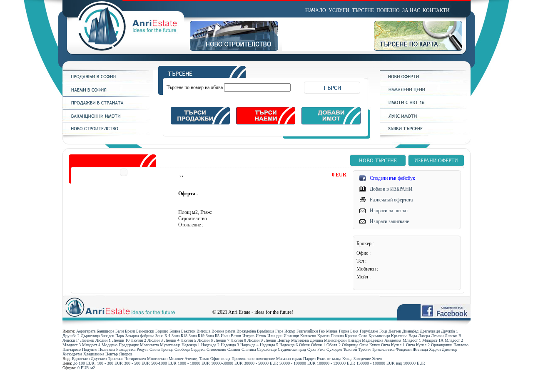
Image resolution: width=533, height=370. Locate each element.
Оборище (350, 345)
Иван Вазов (231, 335)
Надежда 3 (230, 345)
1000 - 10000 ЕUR (194, 363)
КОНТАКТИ (436, 10)
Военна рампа (223, 331)
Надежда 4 (249, 345)
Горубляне (369, 331)
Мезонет (176, 358)
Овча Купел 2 (418, 345)
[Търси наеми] (265, 123)
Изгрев (248, 335)
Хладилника (93, 354)
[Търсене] (265, 76)
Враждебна (246, 331)
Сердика (198, 349)
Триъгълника (383, 349)
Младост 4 (91, 345)
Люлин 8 (238, 340)
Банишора (105, 331)
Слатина (249, 349)
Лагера (424, 335)
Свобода (181, 349)
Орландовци (441, 345)
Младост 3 (71, 345)
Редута (142, 349)
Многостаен (157, 358)
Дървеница (90, 335)
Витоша (203, 331)
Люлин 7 (221, 340)
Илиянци (291, 335)
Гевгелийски (307, 331)
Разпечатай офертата (391, 200)
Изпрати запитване (389, 221)
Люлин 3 (155, 340)
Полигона (106, 349)
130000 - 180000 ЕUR (375, 363)
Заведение (362, 358)
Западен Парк (112, 335)
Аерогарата (85, 331)
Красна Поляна (330, 335)
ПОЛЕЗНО (388, 10)
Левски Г (70, 340)
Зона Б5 (212, 335)
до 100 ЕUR (84, 363)
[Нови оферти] (425, 81)
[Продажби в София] (107, 81)
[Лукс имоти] (425, 121)
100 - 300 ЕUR (110, 363)
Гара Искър (285, 331)
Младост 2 (454, 340)
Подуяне (89, 349)
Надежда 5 (269, 345)
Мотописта (149, 345)
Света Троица (161, 349)
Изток (261, 335)
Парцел (309, 358)
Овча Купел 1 (393, 345)
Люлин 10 (121, 340)
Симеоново (216, 349)
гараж (297, 358)
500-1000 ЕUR (164, 363)
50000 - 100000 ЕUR (297, 363)
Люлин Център (277, 340)
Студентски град (292, 349)
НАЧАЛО (315, 10)
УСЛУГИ (339, 10)
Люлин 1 (103, 340)
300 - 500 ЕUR (137, 363)
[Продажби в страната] (107, 108)
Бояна (174, 331)
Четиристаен (135, 358)
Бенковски (145, 331)
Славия (233, 349)
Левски (437, 335)
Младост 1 (412, 340)
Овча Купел (369, 345)
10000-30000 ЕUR (227, 363)
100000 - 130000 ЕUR (336, 363)
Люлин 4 (171, 340)
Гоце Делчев (390, 331)
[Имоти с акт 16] (425, 107)
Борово (161, 331)
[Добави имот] (331, 123)
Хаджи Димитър (443, 349)
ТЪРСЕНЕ (363, 10)
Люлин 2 (138, 340)
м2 (92, 367)
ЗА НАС (411, 10)
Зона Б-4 (162, 335)
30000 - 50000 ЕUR (261, 363)
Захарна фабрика (139, 335)
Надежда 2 (210, 345)
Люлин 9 (255, 340)
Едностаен (81, 358)
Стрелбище (266, 349)
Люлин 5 (188, 340)
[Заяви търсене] (425, 134)
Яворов (125, 354)
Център (111, 354)
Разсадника (125, 349)
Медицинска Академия (381, 340)
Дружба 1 (449, 331)
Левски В (453, 335)
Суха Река (316, 349)
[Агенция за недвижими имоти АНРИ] (126, 49)
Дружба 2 (71, 335)
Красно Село (356, 335)
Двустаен (99, 358)
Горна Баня (349, 331)
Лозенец (87, 340)
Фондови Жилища (412, 349)
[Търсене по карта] (422, 49)
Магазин (283, 358)
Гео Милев (328, 331)
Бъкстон (188, 331)
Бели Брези (125, 331)
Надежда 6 (288, 345)
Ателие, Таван (196, 358)
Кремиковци (379, 335)
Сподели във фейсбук (392, 178)
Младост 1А (432, 340)
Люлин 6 (205, 340)
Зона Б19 (196, 335)
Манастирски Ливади (342, 340)
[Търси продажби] (200, 123)
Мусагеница (170, 345)
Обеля (304, 345)
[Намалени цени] (425, 94)
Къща (347, 358)
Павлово (460, 345)
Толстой (350, 349)
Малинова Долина (307, 340)
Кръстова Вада (404, 335)
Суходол (334, 349)
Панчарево (71, 349)
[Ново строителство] (236, 49)
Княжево (308, 335)
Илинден (274, 335)
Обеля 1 (318, 345)
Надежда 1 (191, 345)
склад (225, 358)
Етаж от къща (329, 358)
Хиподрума (72, 354)
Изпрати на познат (389, 211)
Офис (214, 358)
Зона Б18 (179, 335)
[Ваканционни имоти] (107, 121)
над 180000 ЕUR (410, 363)
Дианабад (410, 331)
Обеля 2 (333, 345)
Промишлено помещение (253, 358)
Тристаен (115, 358)
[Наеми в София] (107, 95)
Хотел (377, 358)
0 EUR (83, 367)
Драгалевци (430, 331)
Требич (364, 349)
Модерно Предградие (120, 345)
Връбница (265, 331)
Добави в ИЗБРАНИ (391, 189)
